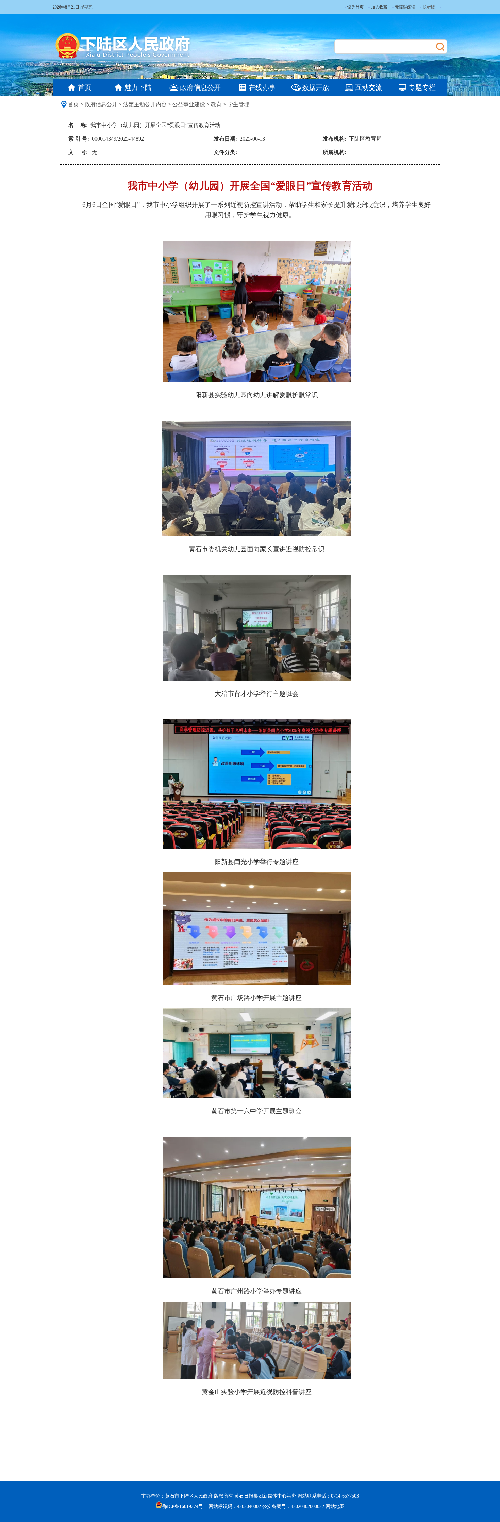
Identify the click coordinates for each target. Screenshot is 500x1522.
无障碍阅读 (405, 7)
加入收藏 (379, 7)
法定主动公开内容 (145, 104)
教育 (216, 104)
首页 (73, 104)
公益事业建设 (188, 104)
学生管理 (238, 104)
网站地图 (335, 1506)
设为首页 (355, 7)
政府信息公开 (101, 104)
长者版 (429, 7)
